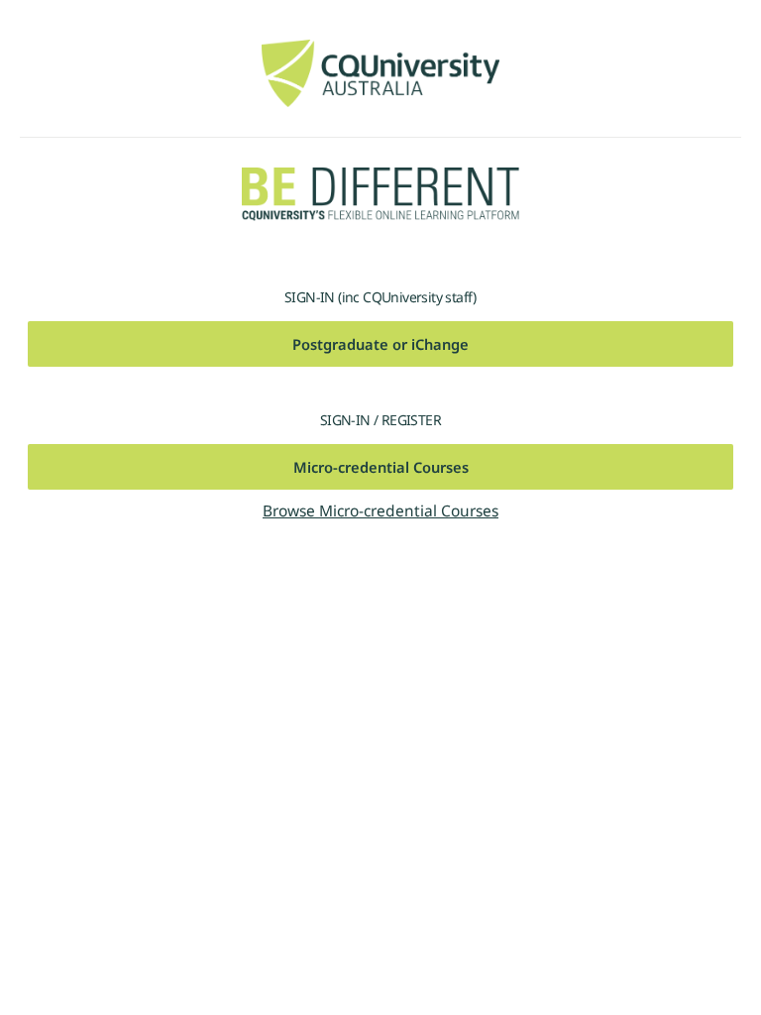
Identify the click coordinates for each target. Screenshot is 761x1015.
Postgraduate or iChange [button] (380, 344)
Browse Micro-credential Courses (380, 510)
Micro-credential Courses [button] (381, 467)
